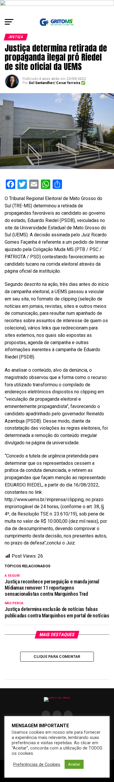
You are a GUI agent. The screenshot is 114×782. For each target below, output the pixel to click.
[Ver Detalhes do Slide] (57, 7)
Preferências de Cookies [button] (36, 764)
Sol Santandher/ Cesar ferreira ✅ (57, 83)
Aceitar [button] (74, 764)
